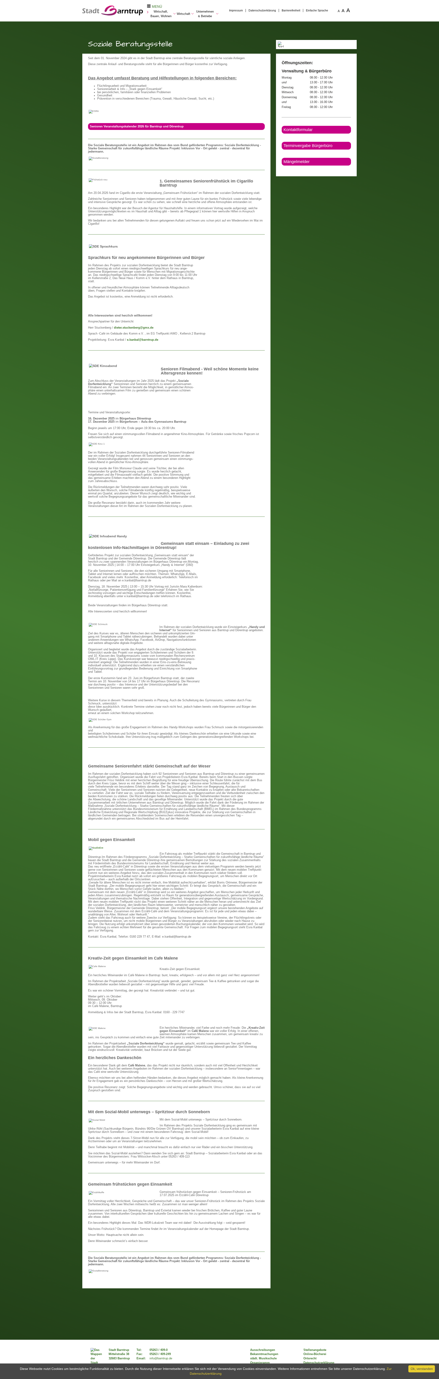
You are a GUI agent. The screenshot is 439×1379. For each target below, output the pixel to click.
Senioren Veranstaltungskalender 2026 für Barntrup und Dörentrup (137, 126)
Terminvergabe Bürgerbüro (308, 146)
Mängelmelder (297, 162)
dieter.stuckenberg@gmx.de (133, 327)
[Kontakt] (283, 169)
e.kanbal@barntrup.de (142, 339)
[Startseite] (112, 14)
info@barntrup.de (161, 1358)
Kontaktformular (298, 130)
